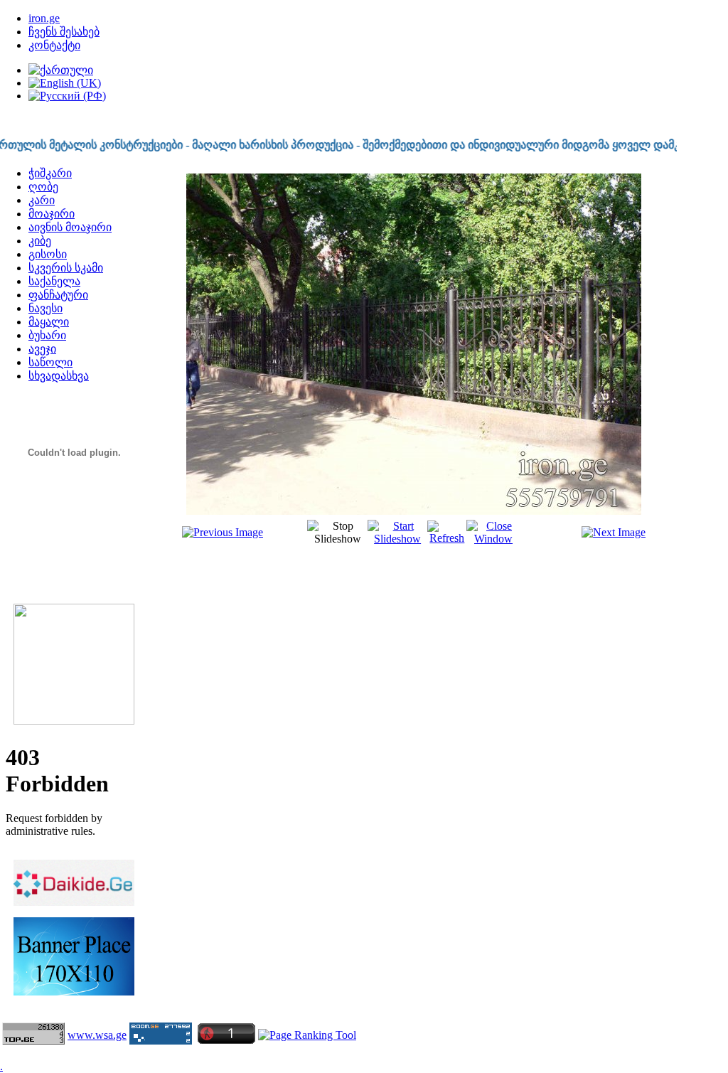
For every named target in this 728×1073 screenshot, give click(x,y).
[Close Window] (493, 539)
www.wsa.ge (97, 1035)
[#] (74, 993)
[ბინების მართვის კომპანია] (74, 722)
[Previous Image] (222, 532)
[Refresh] (446, 538)
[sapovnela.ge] (74, 507)
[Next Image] (614, 532)
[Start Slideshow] (398, 539)
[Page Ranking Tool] (307, 1035)
